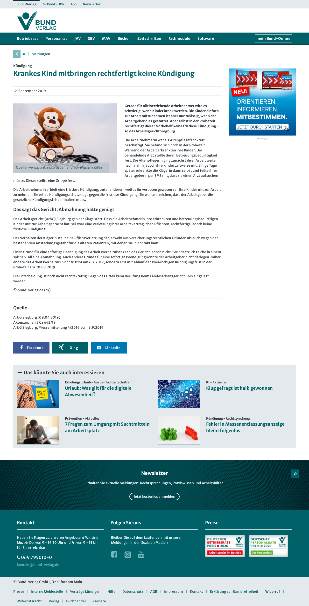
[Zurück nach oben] (295, 474)
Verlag (54, 601)
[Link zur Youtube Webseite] (141, 554)
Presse (18, 591)
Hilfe (111, 591)
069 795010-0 (36, 557)
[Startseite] (24, 54)
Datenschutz (132, 591)
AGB (153, 591)
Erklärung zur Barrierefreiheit (234, 591)
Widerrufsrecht (29, 601)
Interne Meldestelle (47, 591)
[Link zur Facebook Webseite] (114, 554)
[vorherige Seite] (17, 54)
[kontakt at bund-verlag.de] (38, 564)
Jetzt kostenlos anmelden (154, 496)
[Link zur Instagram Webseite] (127, 554)
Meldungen (41, 54)
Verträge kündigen (85, 591)
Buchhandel (76, 601)
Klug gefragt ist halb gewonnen (239, 388)
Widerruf (272, 591)
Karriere (99, 601)
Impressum (173, 591)
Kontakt (196, 591)
